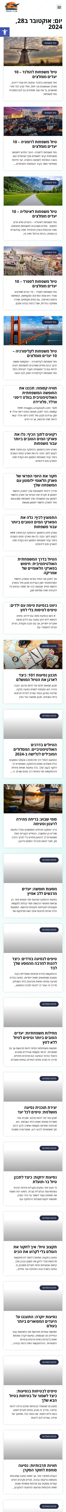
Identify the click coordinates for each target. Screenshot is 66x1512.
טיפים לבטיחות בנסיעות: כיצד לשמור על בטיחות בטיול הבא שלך (33, 1395)
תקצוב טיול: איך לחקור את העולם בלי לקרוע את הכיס (35, 1249)
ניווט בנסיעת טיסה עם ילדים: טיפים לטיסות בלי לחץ (33, 607)
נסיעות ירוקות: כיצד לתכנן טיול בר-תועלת (35, 1179)
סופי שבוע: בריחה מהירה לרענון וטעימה (36, 821)
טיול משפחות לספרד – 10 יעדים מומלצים (36, 283)
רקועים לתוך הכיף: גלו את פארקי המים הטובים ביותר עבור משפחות (35, 439)
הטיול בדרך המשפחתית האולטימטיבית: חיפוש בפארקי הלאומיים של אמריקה (37, 566)
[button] (5, 32)
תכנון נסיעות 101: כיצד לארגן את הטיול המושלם (36, 677)
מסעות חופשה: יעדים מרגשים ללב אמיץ (39, 891)
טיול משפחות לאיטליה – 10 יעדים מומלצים (34, 214)
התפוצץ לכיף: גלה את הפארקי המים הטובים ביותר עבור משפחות (34, 522)
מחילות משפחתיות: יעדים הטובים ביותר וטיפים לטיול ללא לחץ (35, 1037)
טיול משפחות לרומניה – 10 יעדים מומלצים (35, 144)
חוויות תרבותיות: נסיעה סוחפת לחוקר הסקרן (37, 1468)
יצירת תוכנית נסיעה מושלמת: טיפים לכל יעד (37, 1110)
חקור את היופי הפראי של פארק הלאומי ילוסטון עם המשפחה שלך (36, 480)
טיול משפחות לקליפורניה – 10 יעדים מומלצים (35, 353)
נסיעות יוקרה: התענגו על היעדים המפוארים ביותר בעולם (36, 1321)
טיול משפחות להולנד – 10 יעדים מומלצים (35, 74)
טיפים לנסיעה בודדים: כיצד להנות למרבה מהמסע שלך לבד (34, 963)
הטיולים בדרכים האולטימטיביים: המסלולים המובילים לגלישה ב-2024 (35, 749)
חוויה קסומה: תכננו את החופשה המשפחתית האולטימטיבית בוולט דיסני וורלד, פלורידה (35, 394)
